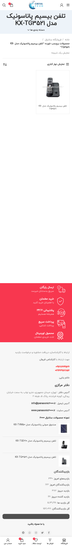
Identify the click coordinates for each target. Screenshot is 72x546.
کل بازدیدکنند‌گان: (60, 508)
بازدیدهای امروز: (61, 478)
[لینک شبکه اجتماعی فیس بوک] (48, 532)
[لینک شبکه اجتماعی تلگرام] (23, 532)
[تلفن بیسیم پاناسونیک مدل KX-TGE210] (64, 444)
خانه (66, 39)
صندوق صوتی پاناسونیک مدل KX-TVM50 (35, 424)
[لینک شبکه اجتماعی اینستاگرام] (36, 532)
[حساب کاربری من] (61, 5)
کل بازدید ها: (62, 502)
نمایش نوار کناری (56, 64)
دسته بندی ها (37, 30)
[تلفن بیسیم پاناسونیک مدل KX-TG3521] (64, 461)
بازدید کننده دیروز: (59, 496)
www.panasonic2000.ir (43, 410)
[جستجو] (4, 5)
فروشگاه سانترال (52, 39)
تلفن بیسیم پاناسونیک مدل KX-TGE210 (36, 441)
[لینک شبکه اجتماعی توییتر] (42, 532)
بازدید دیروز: (62, 490)
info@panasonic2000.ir (43, 403)
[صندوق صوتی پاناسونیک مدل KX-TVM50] (64, 428)
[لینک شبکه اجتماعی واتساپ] (29, 532)
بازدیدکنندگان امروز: (59, 484)
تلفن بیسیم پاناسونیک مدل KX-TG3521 (53, 107)
